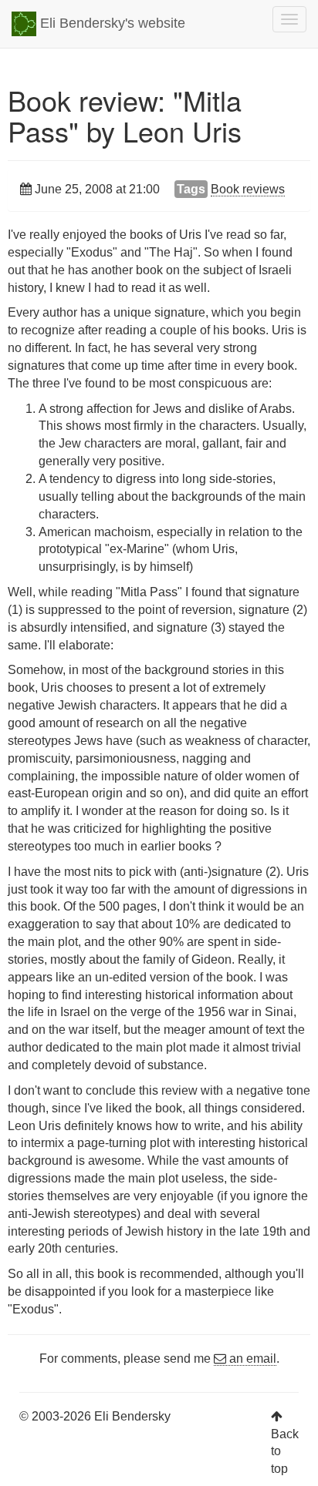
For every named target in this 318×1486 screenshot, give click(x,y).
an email (251, 1358)
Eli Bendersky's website (110, 23)
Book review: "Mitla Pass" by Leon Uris (125, 115)
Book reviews (248, 189)
